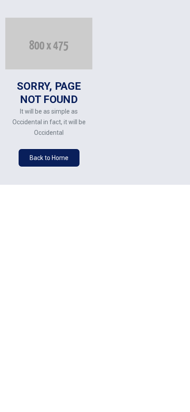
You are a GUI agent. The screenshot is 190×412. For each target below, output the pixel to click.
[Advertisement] (144, 101)
